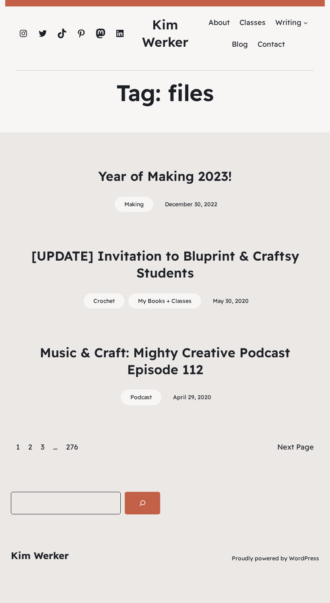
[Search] (142, 503)
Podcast (141, 397)
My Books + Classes (165, 301)
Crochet (104, 301)
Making (134, 204)
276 (72, 447)
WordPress (304, 558)
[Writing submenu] (305, 22)
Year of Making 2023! (165, 176)
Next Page (295, 447)
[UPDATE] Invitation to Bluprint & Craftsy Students (165, 264)
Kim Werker (40, 555)
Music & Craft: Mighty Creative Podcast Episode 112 (165, 360)
